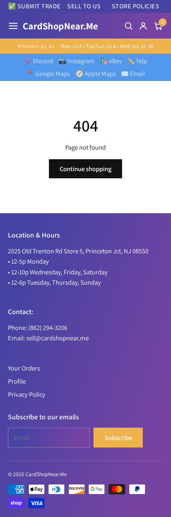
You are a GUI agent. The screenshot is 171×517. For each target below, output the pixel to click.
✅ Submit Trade (34, 6)
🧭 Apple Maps (96, 73)
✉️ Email (133, 73)
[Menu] (13, 26)
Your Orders (24, 368)
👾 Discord (38, 61)
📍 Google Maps (48, 73)
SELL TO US (84, 6)
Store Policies (135, 6)
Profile (17, 381)
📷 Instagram (76, 61)
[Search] (128, 26)
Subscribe (118, 437)
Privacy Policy (26, 394)
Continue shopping (85, 168)
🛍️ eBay (111, 61)
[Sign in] (143, 26)
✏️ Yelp (137, 61)
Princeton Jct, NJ (35, 46)
